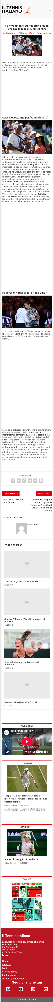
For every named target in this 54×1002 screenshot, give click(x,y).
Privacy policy (9, 971)
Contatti (6, 964)
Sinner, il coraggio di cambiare (21, 859)
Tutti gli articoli (44, 32)
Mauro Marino (11, 805)
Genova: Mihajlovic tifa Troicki (20, 702)
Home (5, 961)
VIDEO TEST (26, 726)
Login (5, 968)
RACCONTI (27, 827)
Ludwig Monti (11, 863)
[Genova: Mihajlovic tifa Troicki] (27, 685)
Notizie (32, 32)
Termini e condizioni (13, 978)
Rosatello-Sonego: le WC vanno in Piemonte (22, 663)
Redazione (10, 32)
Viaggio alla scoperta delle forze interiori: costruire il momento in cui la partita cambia (25, 798)
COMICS (27, 879)
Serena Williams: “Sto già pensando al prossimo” (24, 620)
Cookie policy (9, 975)
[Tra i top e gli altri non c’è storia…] (27, 564)
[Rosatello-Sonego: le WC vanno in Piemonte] (27, 643)
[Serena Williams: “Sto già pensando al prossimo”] (27, 602)
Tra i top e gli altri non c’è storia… (22, 581)
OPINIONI (27, 763)
